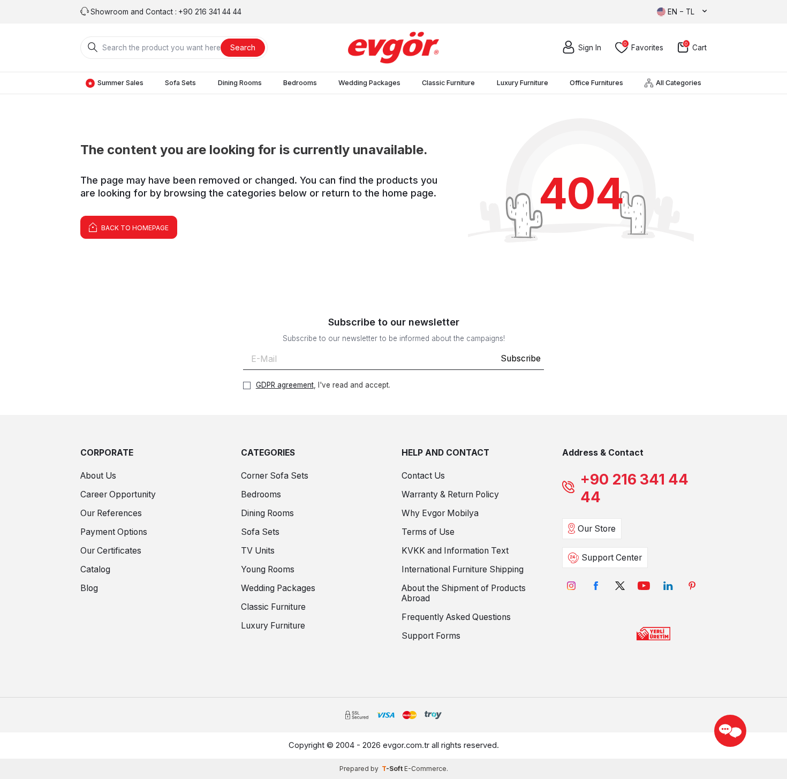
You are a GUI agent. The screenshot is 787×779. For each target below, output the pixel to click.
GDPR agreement (285, 385)
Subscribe (521, 358)
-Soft (393, 769)
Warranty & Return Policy (450, 494)
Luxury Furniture (522, 83)
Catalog (95, 569)
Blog (89, 588)
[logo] (393, 48)
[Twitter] (619, 585)
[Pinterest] (692, 585)
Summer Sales (120, 83)
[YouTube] (643, 585)
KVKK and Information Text (455, 551)
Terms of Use (428, 532)
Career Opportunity (118, 494)
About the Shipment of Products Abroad (464, 593)
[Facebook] (595, 585)
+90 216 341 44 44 (634, 488)
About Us (98, 476)
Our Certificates (110, 551)
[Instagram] (571, 585)
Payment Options (113, 532)
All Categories (678, 83)
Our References (111, 513)
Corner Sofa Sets (274, 476)
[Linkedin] (668, 585)
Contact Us (423, 476)
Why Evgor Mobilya (440, 513)
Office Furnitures (596, 83)
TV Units (258, 551)
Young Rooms (267, 569)
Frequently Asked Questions (456, 617)
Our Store (597, 529)
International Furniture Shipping (463, 569)
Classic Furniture (448, 83)
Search (242, 47)
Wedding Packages (369, 83)
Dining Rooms (240, 83)
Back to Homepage (134, 228)
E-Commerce (425, 769)
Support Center (611, 558)
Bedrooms (300, 83)
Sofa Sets (180, 83)
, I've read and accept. (323, 385)
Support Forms (431, 636)
